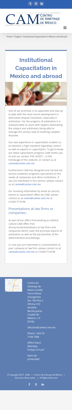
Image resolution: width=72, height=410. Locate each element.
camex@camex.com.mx (21, 163)
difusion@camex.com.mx (41, 327)
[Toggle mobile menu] (65, 27)
